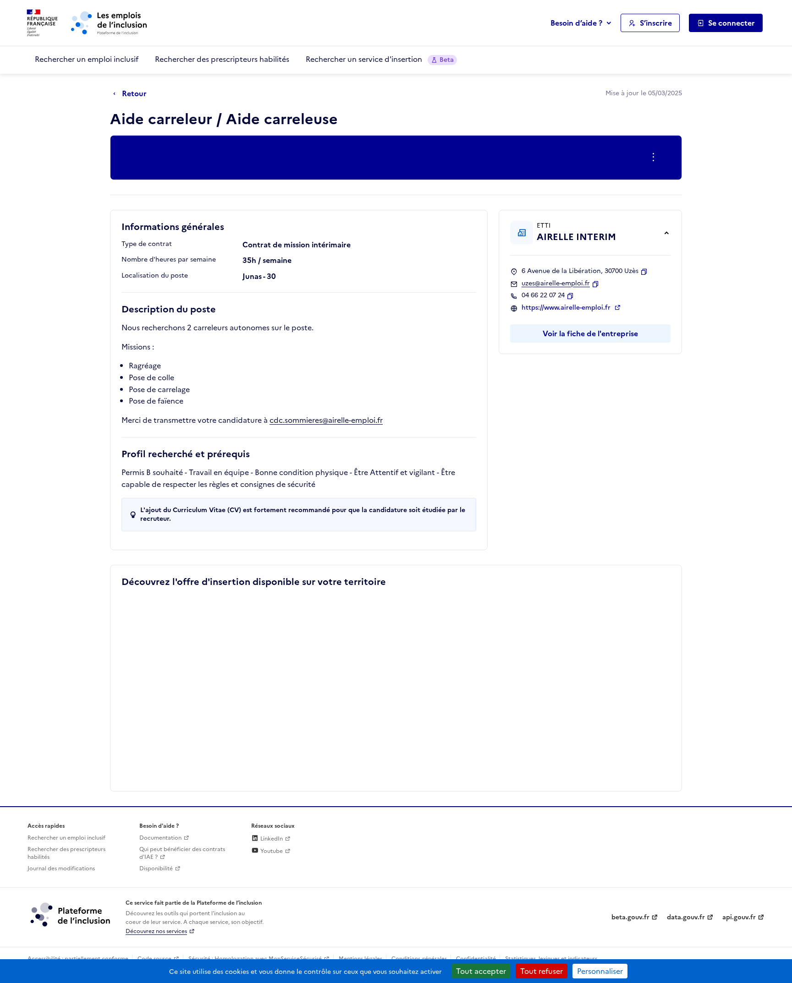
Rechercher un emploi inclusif (86, 59)
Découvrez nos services (156, 931)
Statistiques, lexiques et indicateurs (551, 959)
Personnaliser (600, 971)
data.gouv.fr (686, 917)
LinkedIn (271, 839)
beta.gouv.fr (630, 917)
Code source (154, 959)
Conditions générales (419, 959)
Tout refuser (541, 971)
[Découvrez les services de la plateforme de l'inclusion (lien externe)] (71, 914)
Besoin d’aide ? (576, 22)
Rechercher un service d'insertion (380, 59)
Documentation (160, 838)
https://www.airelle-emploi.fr (567, 307)
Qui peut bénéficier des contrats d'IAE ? (182, 853)
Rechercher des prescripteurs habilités (222, 59)
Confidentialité (476, 959)
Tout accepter (481, 971)
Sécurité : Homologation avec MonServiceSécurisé (255, 959)
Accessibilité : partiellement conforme (78, 959)
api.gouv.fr (739, 917)
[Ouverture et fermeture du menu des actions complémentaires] (655, 158)
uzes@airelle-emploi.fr (556, 283)
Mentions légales (360, 959)
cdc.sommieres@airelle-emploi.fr (326, 420)
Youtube (271, 851)
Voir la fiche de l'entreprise (590, 333)
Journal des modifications (61, 868)
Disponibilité (156, 868)
